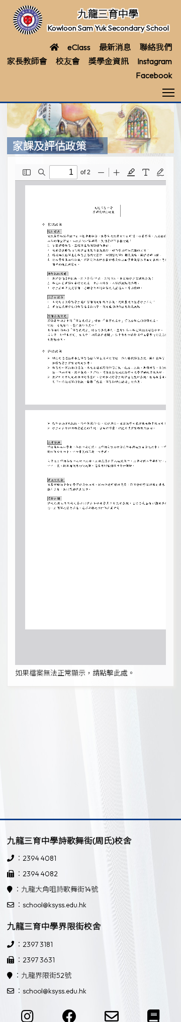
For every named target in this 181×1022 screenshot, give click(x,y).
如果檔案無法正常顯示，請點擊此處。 (75, 672)
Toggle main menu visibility (168, 92)
